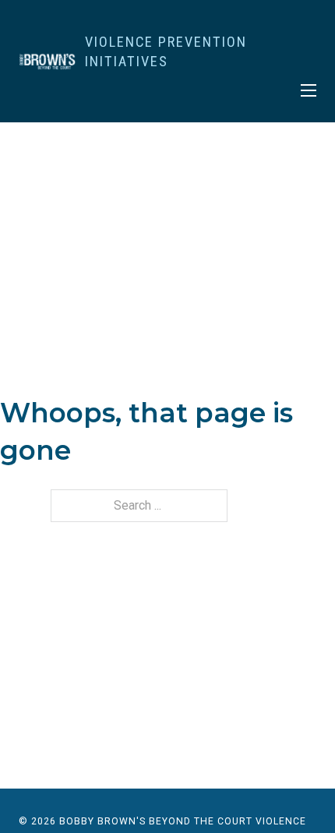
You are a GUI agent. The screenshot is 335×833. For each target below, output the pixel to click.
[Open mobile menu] (308, 90)
